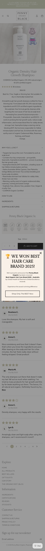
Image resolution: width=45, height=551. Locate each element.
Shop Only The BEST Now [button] (22, 294)
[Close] (41, 253)
